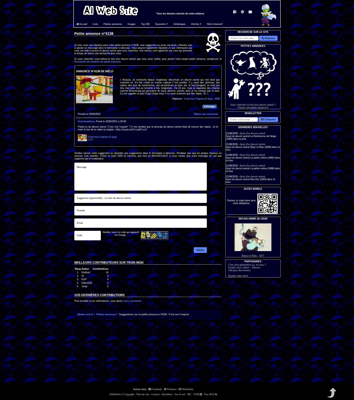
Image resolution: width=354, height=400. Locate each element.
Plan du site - (143, 394)
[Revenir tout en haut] (331, 395)
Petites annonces (112, 24)
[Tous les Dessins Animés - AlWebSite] (110, 16)
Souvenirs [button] (160, 24)
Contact (155, 394)
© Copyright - (129, 394)
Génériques (179, 24)
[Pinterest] (242, 12)
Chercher (269, 38)
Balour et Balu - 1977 (253, 255)
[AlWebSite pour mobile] (267, 213)
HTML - (198, 394)
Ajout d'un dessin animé (252, 133)
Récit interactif (215, 24)
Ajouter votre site (237, 275)
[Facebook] (234, 12)
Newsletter (187, 389)
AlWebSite (115, 394)
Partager (210, 106)
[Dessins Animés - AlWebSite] (269, 26)
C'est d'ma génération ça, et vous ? (247, 264)
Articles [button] (195, 24)
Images (132, 24)
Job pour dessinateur (239, 270)
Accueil (83, 24)
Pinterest (171, 389)
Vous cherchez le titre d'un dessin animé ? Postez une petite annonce (253, 106)
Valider (200, 250)
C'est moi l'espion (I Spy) (202, 98)
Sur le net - (181, 394)
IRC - (190, 394)
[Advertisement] (148, 354)
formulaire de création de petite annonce (97, 61)
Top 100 (145, 24)
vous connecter (132, 301)
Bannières (167, 394)
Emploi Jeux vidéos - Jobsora (244, 267)
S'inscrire (269, 119)
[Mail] (250, 12)
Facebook (156, 389)
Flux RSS (209, 394)
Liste (95, 24)
